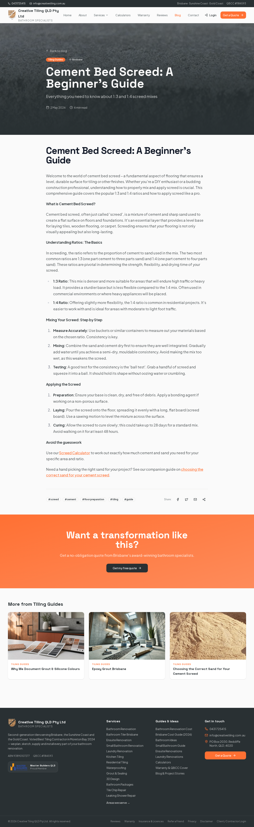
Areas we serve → (118, 802)
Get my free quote (125, 568)
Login (212, 15)
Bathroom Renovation (121, 729)
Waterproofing (116, 768)
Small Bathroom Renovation (124, 745)
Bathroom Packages (119, 784)
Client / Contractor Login (231, 821)
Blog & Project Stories (170, 773)
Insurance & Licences (151, 821)
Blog (178, 15)
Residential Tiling (117, 762)
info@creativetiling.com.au (49, 3)
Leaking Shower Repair (121, 795)
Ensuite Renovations (169, 751)
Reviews (162, 15)
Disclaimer (206, 821)
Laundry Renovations (169, 756)
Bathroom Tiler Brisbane (122, 734)
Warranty (144, 15)
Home (67, 15)
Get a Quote (231, 15)
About (83, 15)
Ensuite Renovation (119, 740)
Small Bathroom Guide (170, 745)
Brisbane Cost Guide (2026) (174, 734)
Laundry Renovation (119, 751)
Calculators (123, 15)
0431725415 (19, 3)
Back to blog (58, 51)
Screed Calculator (74, 452)
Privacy (192, 821)
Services (99, 15)
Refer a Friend (176, 821)
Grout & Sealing (116, 773)
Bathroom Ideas (166, 740)
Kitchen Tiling (115, 756)
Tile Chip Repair (116, 790)
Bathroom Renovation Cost (174, 729)
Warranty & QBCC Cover (172, 768)
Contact (193, 15)
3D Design (112, 779)
